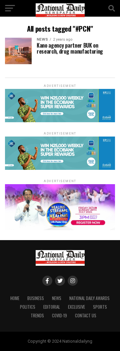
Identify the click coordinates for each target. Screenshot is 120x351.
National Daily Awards (89, 298)
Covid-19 (59, 315)
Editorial (51, 307)
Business (35, 298)
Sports (100, 307)
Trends (37, 315)
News (56, 298)
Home (14, 298)
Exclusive (76, 307)
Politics (27, 307)
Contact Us (85, 315)
